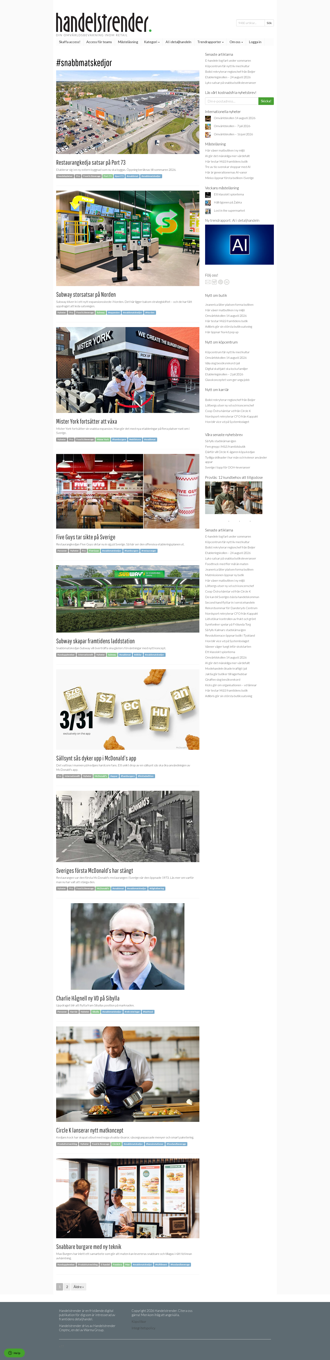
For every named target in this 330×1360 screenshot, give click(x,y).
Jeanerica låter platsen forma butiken (229, 304)
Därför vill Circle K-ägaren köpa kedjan (230, 452)
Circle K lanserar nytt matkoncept (89, 1130)
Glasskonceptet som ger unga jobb (227, 379)
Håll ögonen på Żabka (228, 202)
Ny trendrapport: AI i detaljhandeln (232, 220)
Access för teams (99, 42)
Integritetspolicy (143, 1328)
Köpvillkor (139, 1322)
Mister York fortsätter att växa (86, 421)
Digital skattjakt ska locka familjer (226, 368)
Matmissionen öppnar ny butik (224, 575)
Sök (269, 23)
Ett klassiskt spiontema (229, 194)
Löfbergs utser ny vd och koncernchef (229, 405)
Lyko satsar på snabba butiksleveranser (230, 82)
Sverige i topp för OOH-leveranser (227, 467)
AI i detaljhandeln (178, 42)
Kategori (151, 42)
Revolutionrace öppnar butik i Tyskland (230, 635)
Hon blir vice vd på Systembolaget (227, 421)
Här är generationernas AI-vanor (226, 172)
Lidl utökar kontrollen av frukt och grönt (230, 619)
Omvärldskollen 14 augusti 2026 (234, 118)
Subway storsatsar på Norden (86, 294)
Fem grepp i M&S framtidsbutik (225, 446)
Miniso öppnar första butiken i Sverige (229, 178)
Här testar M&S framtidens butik (226, 161)
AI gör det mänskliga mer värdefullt (227, 156)
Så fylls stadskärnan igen (220, 441)
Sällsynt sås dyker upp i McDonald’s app (96, 758)
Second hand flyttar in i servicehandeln (230, 602)
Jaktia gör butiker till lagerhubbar (226, 674)
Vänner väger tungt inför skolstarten (228, 646)
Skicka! (266, 101)
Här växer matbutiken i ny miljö (225, 150)
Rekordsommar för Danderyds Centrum (231, 608)
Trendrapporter (209, 42)
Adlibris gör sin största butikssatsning (228, 326)
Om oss (235, 42)
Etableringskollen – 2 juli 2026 (224, 374)
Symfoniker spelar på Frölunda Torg (228, 624)
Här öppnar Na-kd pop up (222, 332)
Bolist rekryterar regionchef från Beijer (230, 71)
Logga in (255, 42)
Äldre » (79, 1287)
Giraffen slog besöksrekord (222, 679)
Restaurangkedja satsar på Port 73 (91, 162)
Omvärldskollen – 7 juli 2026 (232, 126)
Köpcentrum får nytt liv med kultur (227, 66)
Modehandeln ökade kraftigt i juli (226, 668)
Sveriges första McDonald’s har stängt (94, 870)
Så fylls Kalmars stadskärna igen (225, 630)
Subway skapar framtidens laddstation (95, 641)
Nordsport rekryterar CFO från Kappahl (231, 416)
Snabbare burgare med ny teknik (88, 1246)
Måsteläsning (128, 42)
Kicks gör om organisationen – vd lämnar (231, 685)
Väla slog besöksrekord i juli (222, 363)
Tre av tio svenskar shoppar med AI (228, 166)
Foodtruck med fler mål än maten (226, 564)
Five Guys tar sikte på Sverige (85, 537)
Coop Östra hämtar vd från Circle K (228, 411)
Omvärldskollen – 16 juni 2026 (233, 134)
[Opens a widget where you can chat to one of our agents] (14, 1353)
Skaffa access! (69, 42)
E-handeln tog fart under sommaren (228, 60)
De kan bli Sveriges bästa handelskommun (232, 597)
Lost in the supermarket (229, 210)
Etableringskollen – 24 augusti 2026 (228, 77)
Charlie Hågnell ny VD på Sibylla (88, 998)
